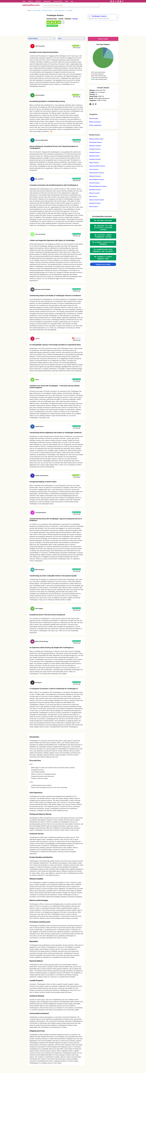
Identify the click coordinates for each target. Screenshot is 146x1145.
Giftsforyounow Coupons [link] (96, 172)
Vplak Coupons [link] (93, 206)
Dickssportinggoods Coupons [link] (98, 186)
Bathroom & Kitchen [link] (47, 10)
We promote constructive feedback (103, 243)
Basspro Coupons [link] (94, 193)
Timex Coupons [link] (93, 169)
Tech (72, 1)
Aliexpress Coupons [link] (95, 145)
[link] (36, 22)
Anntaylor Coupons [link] (95, 149)
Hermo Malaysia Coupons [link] (96, 179)
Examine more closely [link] (103, 264)
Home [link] (29, 10)
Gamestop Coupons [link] (95, 159)
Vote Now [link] (75, 18)
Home (24, 1)
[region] (109, 27)
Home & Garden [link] (36, 10)
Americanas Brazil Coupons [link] (97, 166)
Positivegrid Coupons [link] (95, 142)
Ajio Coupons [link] (93, 196)
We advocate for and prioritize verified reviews (103, 228)
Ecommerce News (57, 1)
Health (66, 1)
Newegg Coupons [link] (94, 155)
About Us (30, 1)
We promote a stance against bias (103, 258)
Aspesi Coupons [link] (94, 162)
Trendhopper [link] (69, 10)
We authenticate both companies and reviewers (103, 250)
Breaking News (47, 1)
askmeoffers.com (31, 5)
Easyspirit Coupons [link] (95, 203)
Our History (38, 1)
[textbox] (71, 5)
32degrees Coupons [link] (95, 176)
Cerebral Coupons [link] (94, 183)
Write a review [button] (103, 39)
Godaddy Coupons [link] (94, 152)
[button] (103, 220)
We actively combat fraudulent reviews (103, 236)
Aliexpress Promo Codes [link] (96, 139)
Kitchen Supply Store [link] (59, 10)
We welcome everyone (103, 220)
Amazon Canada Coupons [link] (96, 199)
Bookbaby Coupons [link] (95, 189)
